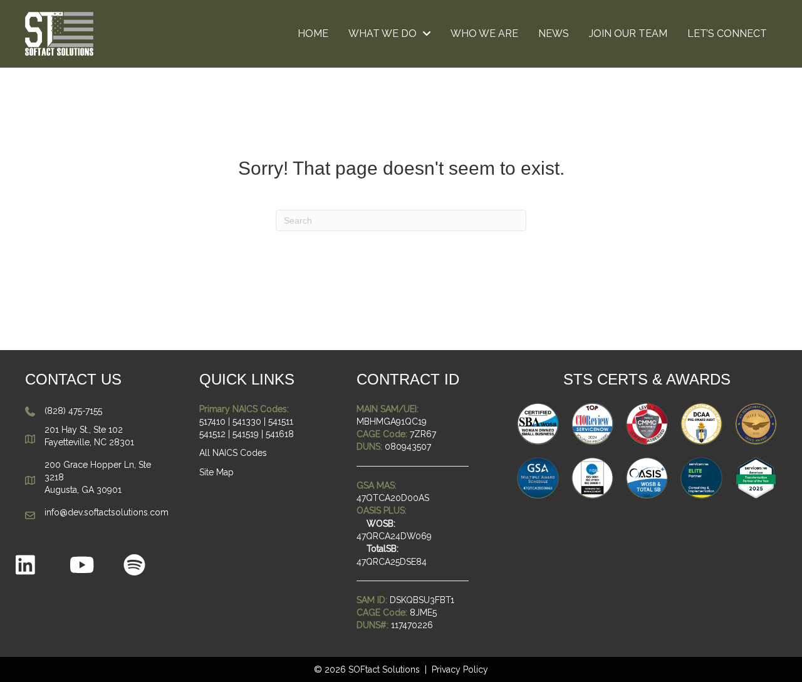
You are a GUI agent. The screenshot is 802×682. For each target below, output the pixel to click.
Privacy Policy (460, 669)
